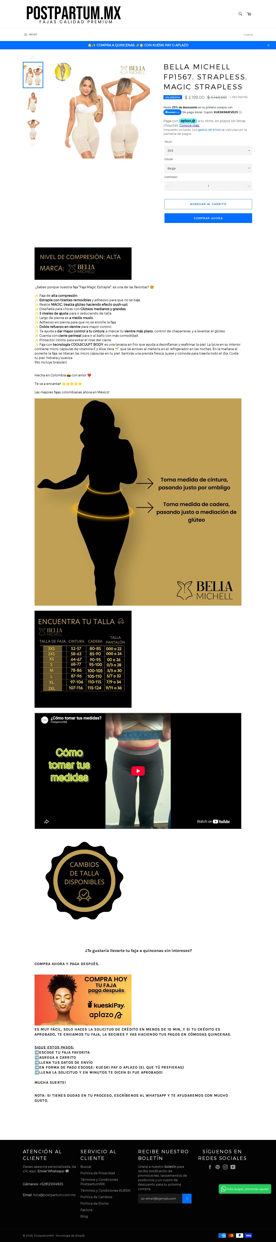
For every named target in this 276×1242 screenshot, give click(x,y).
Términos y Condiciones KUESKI (105, 1190)
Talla (168, 141)
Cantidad (170, 176)
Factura (86, 1210)
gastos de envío (209, 129)
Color (168, 159)
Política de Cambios (96, 1197)
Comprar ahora (208, 218)
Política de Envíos (94, 1203)
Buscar (85, 1166)
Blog (84, 1216)
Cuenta (248, 34)
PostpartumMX (44, 1235)
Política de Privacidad (97, 1173)
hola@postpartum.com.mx (54, 1195)
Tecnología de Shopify (70, 1235)
